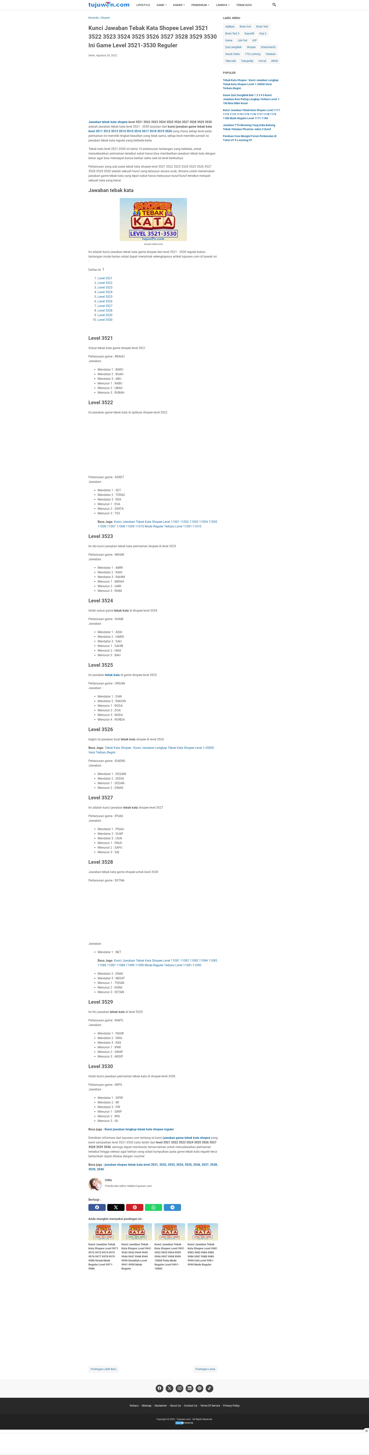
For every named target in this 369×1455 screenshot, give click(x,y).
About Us (175, 1405)
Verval (262, 60)
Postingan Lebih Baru (103, 1369)
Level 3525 (105, 296)
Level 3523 (105, 287)
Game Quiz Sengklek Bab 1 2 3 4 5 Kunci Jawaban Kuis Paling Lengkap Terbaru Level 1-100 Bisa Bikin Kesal (251, 99)
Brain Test (262, 26)
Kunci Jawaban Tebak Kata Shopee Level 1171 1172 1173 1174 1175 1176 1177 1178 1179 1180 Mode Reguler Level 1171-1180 (251, 114)
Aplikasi (229, 26)
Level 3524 (105, 292)
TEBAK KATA (244, 5)
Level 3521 (105, 278)
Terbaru (134, 1405)
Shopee (251, 47)
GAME (160, 5)
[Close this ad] (366, 1430)
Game (228, 40)
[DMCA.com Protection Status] (184, 1424)
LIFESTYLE (143, 5)
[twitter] (116, 1207)
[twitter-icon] (169, 1388)
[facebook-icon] (159, 1388)
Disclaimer (161, 1405)
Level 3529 (105, 315)
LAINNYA (221, 5)
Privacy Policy (231, 1405)
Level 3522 (105, 283)
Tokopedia (247, 60)
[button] (274, 4)
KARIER (177, 5)
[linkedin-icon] (189, 1388)
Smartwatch (268, 47)
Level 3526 (105, 301)
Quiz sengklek (233, 47)
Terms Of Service (210, 1405)
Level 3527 (105, 306)
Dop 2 (262, 33)
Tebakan (271, 54)
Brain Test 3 (232, 33)
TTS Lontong (252, 54)
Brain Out (245, 26)
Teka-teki (230, 60)
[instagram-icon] (179, 1388)
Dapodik (249, 33)
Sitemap (146, 1405)
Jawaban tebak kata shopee (108, 122)
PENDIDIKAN (199, 5)
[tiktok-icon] (209, 1388)
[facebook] (97, 1207)
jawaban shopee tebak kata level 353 (130, 1164)
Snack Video (232, 54)
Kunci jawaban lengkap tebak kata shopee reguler (139, 1129)
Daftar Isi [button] (95, 270)
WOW (274, 60)
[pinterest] (134, 1207)
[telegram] (172, 1207)
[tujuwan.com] (108, 5)
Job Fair (242, 40)
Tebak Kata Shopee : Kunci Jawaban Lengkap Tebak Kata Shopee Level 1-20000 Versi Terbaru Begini (250, 84)
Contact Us (190, 1405)
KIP (255, 40)
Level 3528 (105, 310)
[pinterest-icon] (199, 1388)
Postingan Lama (205, 1369)
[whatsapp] (153, 1207)
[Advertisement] (153, 89)
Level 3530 (105, 320)
